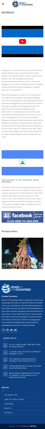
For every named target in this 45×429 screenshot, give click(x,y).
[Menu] (3, 3)
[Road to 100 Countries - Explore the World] (22, 3)
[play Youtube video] (22, 41)
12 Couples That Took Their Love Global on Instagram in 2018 (25, 353)
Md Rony (33, 426)
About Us (7, 408)
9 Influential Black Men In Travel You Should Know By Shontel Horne (25, 367)
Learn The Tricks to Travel (13, 399)
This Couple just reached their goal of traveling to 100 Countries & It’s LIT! (22, 360)
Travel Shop (8, 403)
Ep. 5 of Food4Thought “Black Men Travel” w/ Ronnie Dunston (25, 345)
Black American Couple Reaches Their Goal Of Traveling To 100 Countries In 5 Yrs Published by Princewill (24, 375)
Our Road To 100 (10, 395)
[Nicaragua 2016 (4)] (22, 253)
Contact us (8, 412)
